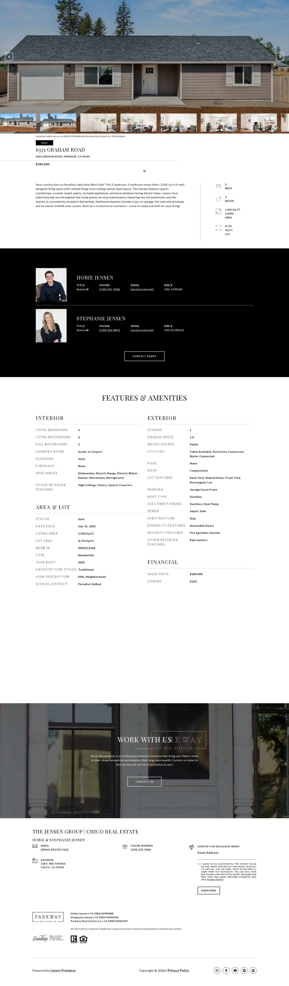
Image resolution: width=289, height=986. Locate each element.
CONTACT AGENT (144, 356)
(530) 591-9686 (110, 289)
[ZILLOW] (253, 970)
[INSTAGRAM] (217, 970)
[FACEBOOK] (226, 970)
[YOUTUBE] (235, 970)
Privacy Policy (215, 879)
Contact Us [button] (144, 781)
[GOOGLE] (244, 970)
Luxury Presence (63, 970)
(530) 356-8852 (110, 330)
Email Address (208, 852)
